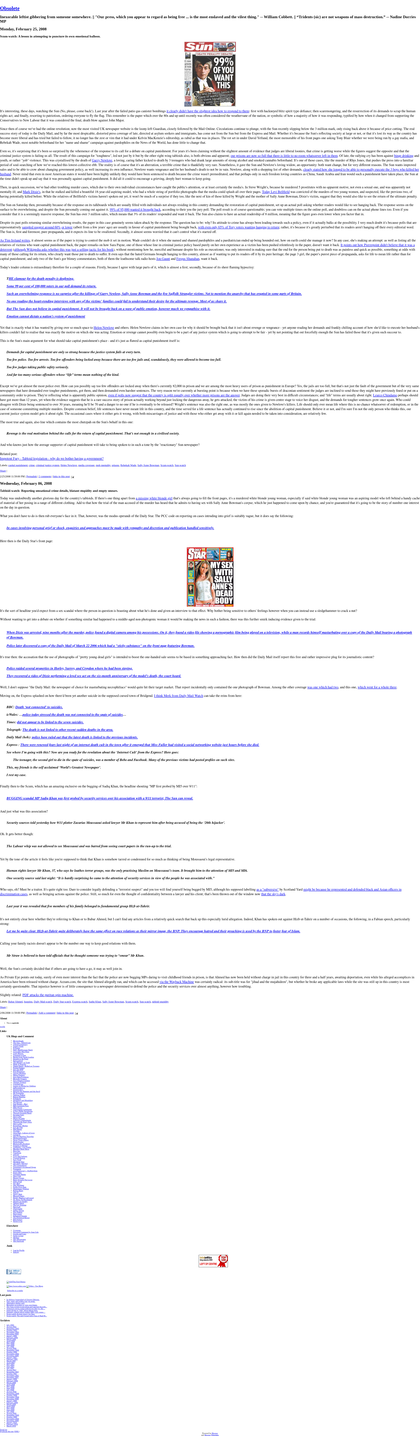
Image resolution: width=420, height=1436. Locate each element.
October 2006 (12, 1352)
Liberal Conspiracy (20, 1044)
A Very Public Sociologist (22, 1111)
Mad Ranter (17, 1129)
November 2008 (13, 1397)
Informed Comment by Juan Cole (26, 1232)
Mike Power (17, 1108)
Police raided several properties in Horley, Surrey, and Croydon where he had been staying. (70, 668)
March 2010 (11, 1426)
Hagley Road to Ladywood (23, 1198)
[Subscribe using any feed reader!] (16, 1282)
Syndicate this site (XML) (9, 1431)
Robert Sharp (18, 1191)
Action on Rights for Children (24, 1086)
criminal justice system (47, 465)
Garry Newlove (102, 160)
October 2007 (12, 1374)
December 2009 (13, 1421)
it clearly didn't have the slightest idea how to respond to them (208, 111)
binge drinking (403, 155)
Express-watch (79, 1001)
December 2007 (13, 1377)
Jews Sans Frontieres (21, 1077)
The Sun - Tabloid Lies (22, 1043)
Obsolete (10, 8)
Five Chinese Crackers (21, 1081)
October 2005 (12, 1330)
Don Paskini (17, 1212)
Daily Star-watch (62, 1001)
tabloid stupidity (160, 1001)
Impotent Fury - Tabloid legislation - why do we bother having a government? (52, 458)
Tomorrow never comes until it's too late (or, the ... (26, 1309)
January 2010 (12, 1422)
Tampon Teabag (19, 1095)
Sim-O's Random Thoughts (23, 1136)
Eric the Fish (18, 1127)
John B (15, 1192)
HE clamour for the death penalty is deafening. (41, 278)
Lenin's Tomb (18, 1046)
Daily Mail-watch (43, 1001)
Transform (17, 1153)
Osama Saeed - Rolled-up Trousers (26, 1066)
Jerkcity (16, 1252)
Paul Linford (18, 1061)
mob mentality (103, 465)
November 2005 (13, 1332)
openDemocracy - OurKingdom (25, 1171)
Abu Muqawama (19, 1239)
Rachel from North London (23, 1057)
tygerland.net (18, 1084)
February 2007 (12, 1359)
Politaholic (17, 1099)
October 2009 (12, 1417)
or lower (67, 227)
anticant (16, 1154)
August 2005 (11, 1327)
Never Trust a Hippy (21, 1140)
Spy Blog (16, 1183)
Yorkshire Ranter (19, 1174)
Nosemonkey (18, 1090)
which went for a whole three (377, 687)
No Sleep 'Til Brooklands (22, 1200)
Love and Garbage (20, 1156)
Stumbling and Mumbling (23, 1100)
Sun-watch (180, 465)
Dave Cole (17, 1176)
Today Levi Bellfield (276, 191)
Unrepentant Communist (22, 1109)
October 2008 (12, 1395)
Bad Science (17, 1219)
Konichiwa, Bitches (20, 1126)
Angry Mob (17, 1194)
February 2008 (12, 1381)
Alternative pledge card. (16, 1303)
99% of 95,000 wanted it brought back (135, 209)
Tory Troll (17, 1160)
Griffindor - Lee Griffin (22, 1147)
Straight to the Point (20, 1059)
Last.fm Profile (18, 1250)
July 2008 (10, 1390)
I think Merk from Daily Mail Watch (178, 695)
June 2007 (10, 1366)
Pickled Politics (19, 1068)
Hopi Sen (16, 1151)
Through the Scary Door (22, 1122)
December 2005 (13, 1334)
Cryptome (17, 1230)
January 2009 (12, 1401)
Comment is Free (19, 1055)
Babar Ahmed (15, 1001)
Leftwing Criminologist (22, 1120)
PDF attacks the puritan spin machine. (48, 994)
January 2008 (12, 1379)
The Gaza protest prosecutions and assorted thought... (27, 1307)
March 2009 (11, 1404)
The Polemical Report (21, 1218)
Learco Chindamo (385, 395)
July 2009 (10, 1412)
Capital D (16, 1135)
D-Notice (16, 1048)
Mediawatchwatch (20, 1138)
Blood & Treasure (20, 1079)
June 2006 (10, 1345)
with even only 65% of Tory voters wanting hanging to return (238, 227)
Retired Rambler (19, 1097)
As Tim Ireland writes (15, 240)
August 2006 (11, 1348)
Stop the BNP (18, 1070)
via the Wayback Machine (176, 981)
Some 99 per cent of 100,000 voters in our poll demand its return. (51, 285)
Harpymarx (17, 1214)
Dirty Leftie (17, 1124)
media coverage (86, 465)
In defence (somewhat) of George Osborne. (23, 1300)
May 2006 (10, 1343)
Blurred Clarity (18, 1196)
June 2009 (10, 1410)
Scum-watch (166, 465)
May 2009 (10, 1408)
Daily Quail (17, 1182)
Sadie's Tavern (18, 1210)
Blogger (215, 1433)
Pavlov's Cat (17, 1221)
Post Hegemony (19, 1071)
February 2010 (12, 1424)
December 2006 (13, 1356)
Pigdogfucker (18, 1142)
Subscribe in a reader (15, 1290)
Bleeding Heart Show (21, 1149)
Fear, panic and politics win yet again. (21, 1301)
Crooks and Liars (19, 1234)
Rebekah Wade (128, 465)
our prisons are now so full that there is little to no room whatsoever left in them (284, 155)
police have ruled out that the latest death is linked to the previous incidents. (85, 737)
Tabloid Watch (18, 1203)
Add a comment (47, 1012)
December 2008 (13, 1399)
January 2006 (12, 1336)
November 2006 (13, 1354)
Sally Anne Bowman (148, 465)
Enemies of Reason (20, 1145)
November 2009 (13, 1419)
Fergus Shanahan (187, 258)
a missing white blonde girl (154, 498)
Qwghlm (16, 1131)
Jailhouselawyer (19, 1088)
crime (32, 465)
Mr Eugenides (18, 1093)
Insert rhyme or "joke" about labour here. (22, 1310)
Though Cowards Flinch (22, 1113)
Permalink (31, 476)
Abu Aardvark (18, 1241)
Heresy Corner (18, 1178)
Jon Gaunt (163, 258)
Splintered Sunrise (20, 1216)
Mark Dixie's (31, 191)
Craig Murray (18, 1053)
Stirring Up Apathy (20, 1201)
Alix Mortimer (18, 1185)
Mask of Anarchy (19, 1064)
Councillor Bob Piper (21, 1052)
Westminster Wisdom (21, 1189)
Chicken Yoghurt (19, 1082)
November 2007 (13, 1375)
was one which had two (322, 687)
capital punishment (18, 465)
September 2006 (13, 1350)
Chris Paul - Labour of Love (24, 1133)
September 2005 (13, 1329)
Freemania (17, 1169)
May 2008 (10, 1386)
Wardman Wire (18, 1162)
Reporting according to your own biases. (22, 1305)
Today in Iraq (18, 1236)
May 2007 (10, 1365)
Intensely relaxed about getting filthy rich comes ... (26, 1312)
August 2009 (11, 1413)
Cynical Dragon (19, 1158)
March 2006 (11, 1339)
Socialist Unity (18, 1115)
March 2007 (11, 1361)
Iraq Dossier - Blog (20, 1104)
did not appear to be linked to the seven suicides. (50, 721)
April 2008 (11, 1384)
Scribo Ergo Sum (19, 1187)
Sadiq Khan (95, 1001)
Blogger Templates (212, 1435)
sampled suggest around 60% (41, 227)
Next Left (16, 1207)
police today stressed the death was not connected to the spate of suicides (73, 714)
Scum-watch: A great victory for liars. (21, 1314)
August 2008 (11, 1392)
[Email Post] (72, 476)
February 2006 (12, 1338)
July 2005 (10, 1325)
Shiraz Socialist (19, 1118)
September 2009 (13, 1415)
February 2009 (12, 1403)
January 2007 (12, 1357)
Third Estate (17, 1209)
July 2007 (10, 1368)
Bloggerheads (18, 1041)
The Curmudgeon (20, 1165)
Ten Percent (17, 1102)
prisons (115, 465)
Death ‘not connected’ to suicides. (39, 706)
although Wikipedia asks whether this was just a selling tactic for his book (63, 249)
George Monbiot (19, 1073)
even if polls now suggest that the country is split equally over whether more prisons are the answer (174, 395)
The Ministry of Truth (21, 1062)
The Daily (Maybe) (20, 1164)
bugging (28, 1001)
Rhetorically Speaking (21, 1144)
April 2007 (11, 1363)
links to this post (61, 476)
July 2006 (10, 1347)
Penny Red (17, 1173)
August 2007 (11, 1370)
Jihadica (16, 1237)
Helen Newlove (104, 327)
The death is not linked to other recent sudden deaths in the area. (67, 729)
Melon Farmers (19, 1075)
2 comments (45, 476)
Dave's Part (17, 1117)
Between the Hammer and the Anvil (26, 1091)
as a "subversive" (267, 889)
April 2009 (11, 1406)
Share (3, 470)
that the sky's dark (273, 894)
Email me (3, 1430)
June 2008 (10, 1388)
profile (2, 1027)
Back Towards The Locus (22, 1180)
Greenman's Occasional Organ (24, 1167)
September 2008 (13, 1393)
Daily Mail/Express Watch (23, 1050)
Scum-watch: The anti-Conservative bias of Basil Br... (27, 1316)
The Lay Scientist (19, 1205)
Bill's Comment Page (21, 1106)
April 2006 (11, 1341)
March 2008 (11, 1383)
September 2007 (13, 1372)
